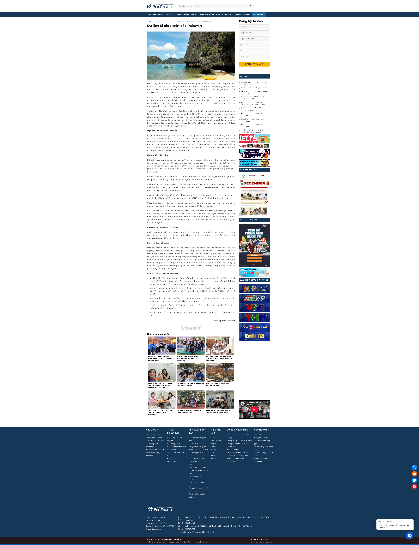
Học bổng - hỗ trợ (174, 444)
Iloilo (212, 453)
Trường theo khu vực (224, 14)
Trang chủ (151, 21)
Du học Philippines (243, 14)
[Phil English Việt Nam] (160, 6)
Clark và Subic (216, 441)
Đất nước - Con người (165, 21)
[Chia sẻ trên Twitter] (187, 328)
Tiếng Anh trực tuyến (197, 459)
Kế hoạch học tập (190, 14)
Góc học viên (258, 14)
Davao (213, 447)
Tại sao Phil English (173, 14)
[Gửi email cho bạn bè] (191, 328)
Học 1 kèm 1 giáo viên (197, 467)
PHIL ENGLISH (152, 430)
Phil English (157, 14)
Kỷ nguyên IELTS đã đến (198, 450)
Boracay (214, 459)
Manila (213, 450)
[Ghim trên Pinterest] (195, 328)
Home (149, 14)
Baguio (213, 444)
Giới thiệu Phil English (154, 435)
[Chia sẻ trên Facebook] (183, 328)
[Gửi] (251, 6)
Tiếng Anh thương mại (198, 447)
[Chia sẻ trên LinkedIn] (199, 328)
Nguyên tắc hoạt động (154, 450)
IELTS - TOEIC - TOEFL (198, 444)
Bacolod (214, 456)
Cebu (213, 438)
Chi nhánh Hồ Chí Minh (154, 441)
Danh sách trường (207, 14)
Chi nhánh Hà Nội (153, 438)
